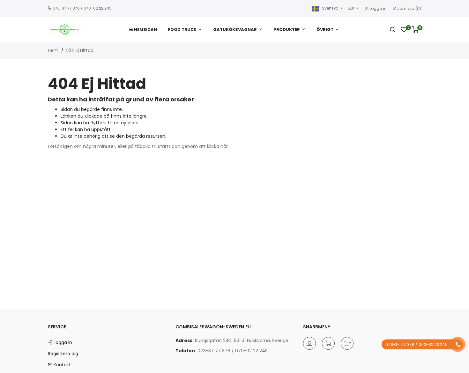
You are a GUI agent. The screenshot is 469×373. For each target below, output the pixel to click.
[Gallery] (309, 343)
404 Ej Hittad (79, 50)
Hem (53, 50)
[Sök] (392, 29)
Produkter (286, 29)
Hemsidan (145, 29)
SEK (351, 8)
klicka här (217, 146)
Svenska (330, 8)
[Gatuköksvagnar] (328, 343)
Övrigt (324, 29)
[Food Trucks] (347, 343)
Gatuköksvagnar (235, 29)
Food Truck (182, 29)
